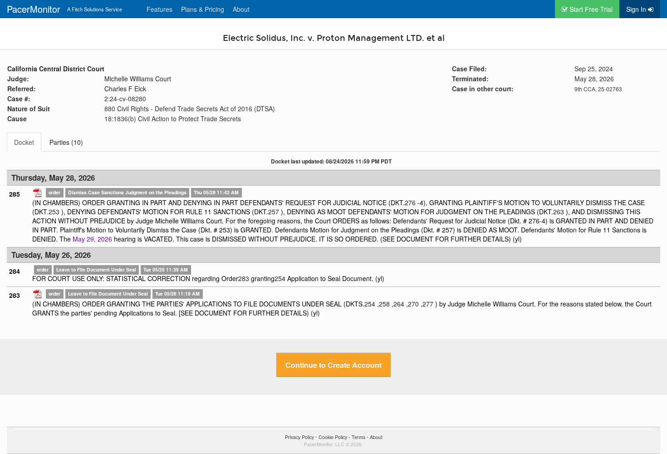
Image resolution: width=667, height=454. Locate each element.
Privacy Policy (299, 437)
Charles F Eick (125, 88)
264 (398, 303)
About (241, 9)
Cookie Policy (333, 437)
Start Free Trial (590, 9)
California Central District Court (55, 68)
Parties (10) (66, 142)
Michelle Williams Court (137, 78)
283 (243, 278)
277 (427, 303)
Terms (358, 437)
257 (273, 211)
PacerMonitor (33, 8)
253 (54, 211)
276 (410, 202)
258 (384, 303)
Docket (24, 142)
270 (413, 303)
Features (159, 9)
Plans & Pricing (202, 9)
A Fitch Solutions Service (94, 9)
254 (280, 278)
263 (558, 211)
